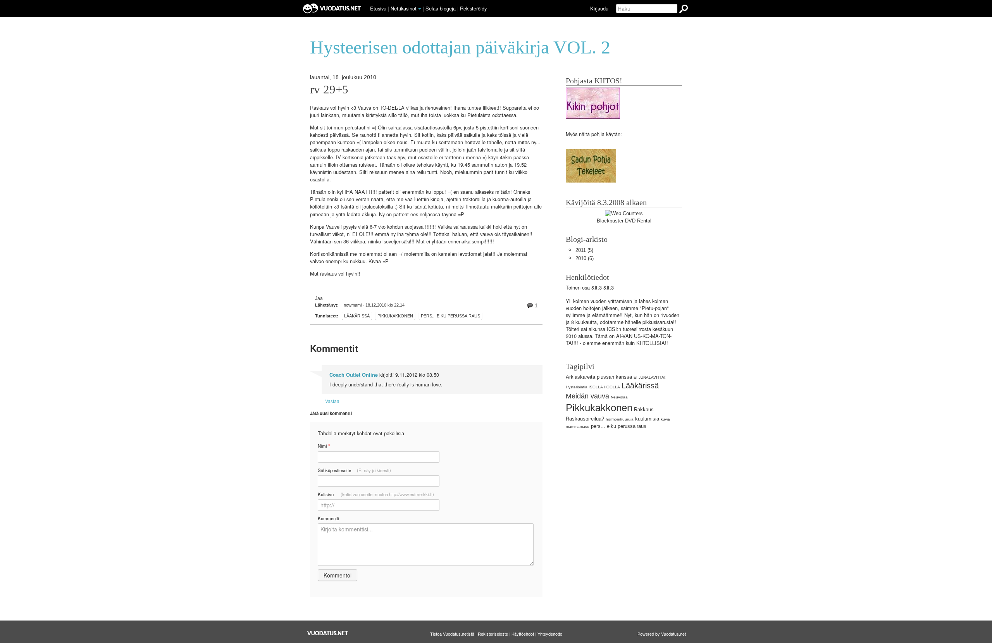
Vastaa (332, 401)
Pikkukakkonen (395, 316)
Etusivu (378, 8)
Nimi (324, 446)
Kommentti (328, 518)
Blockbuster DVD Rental (624, 221)
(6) (584, 258)
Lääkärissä (357, 316)
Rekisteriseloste (493, 634)
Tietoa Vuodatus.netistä (452, 634)
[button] (419, 9)
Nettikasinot (404, 8)
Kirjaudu (599, 8)
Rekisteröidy (473, 8)
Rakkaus (644, 409)
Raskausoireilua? (585, 419)
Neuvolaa (619, 397)
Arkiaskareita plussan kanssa (599, 377)
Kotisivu (376, 494)
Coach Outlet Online (353, 374)
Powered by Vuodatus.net (661, 634)
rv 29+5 (329, 89)
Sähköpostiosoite (354, 470)
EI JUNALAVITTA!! (650, 377)
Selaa (440, 8)
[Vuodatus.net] (328, 633)
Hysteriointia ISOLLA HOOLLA (593, 387)
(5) (584, 250)
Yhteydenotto (549, 634)
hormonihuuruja (620, 419)
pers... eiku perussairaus (450, 316)
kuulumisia (647, 419)
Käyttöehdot (523, 634)
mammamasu (577, 426)
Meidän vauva (587, 396)
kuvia (665, 419)
